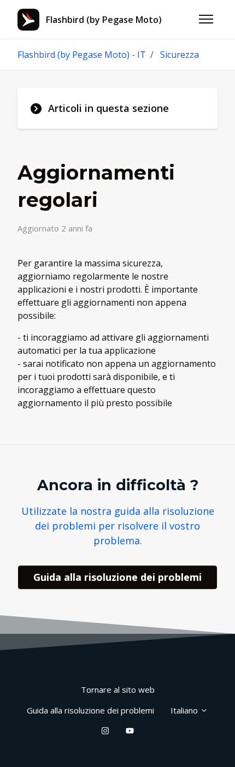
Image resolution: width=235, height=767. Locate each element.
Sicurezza (179, 55)
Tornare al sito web (118, 689)
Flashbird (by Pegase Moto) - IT (81, 55)
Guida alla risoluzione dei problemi (117, 577)
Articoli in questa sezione (108, 108)
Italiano (185, 710)
